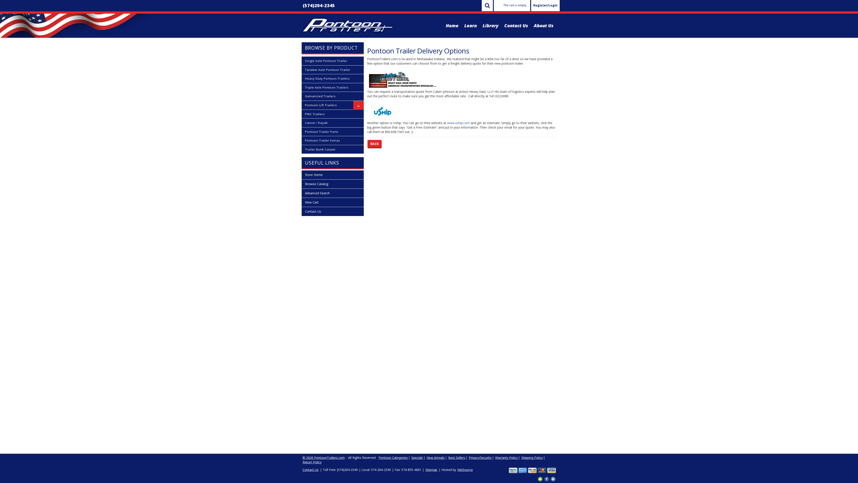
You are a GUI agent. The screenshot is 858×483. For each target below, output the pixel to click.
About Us (543, 26)
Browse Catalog (316, 184)
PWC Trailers (315, 114)
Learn (470, 26)
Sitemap (431, 470)
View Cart (312, 202)
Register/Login (545, 5)
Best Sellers (456, 457)
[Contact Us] (540, 479)
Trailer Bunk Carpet (320, 149)
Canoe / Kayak (316, 123)
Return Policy (312, 462)
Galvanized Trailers (320, 96)
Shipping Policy (532, 457)
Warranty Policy (506, 457)
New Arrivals (436, 457)
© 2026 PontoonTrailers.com (324, 457)
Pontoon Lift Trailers (321, 105)
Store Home (314, 175)
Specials (417, 457)
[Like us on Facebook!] (546, 479)
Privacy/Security (480, 457)
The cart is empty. (515, 5)
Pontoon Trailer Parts (322, 132)
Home (452, 26)
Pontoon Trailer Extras (322, 140)
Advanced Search (317, 193)
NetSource (465, 470)
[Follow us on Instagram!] (553, 479)
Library (490, 26)
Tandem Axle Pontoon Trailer (327, 70)
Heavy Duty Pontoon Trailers (327, 78)
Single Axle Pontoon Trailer (326, 61)
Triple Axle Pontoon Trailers (327, 87)
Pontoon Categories (393, 457)
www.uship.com (458, 123)
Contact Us (516, 26)
